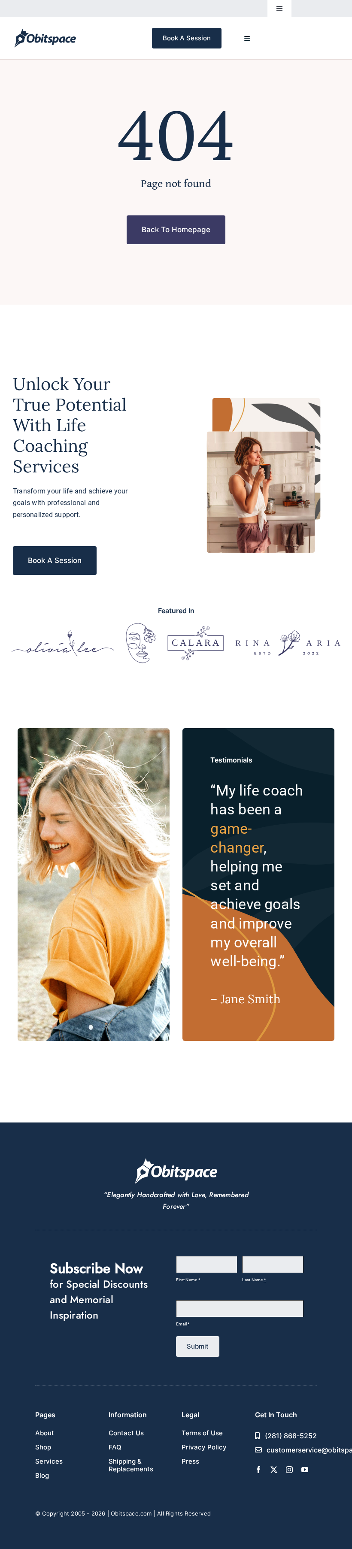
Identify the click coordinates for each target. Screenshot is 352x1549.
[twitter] (273, 1469)
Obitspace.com (131, 1513)
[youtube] (304, 1469)
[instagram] (289, 1469)
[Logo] (63, 633)
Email (183, 1324)
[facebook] (258, 1469)
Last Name (254, 1279)
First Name (188, 1279)
